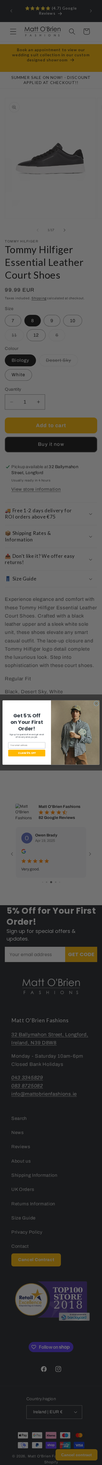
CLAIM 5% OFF (26, 753)
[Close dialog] (96, 703)
